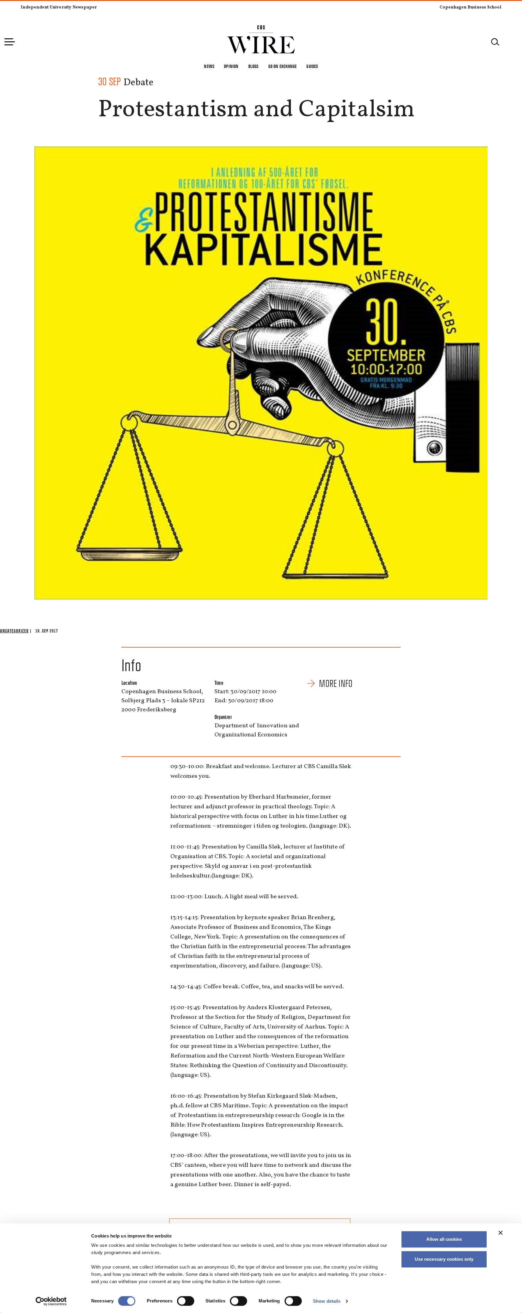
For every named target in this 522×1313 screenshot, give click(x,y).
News (209, 66)
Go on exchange (282, 66)
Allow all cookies (444, 1239)
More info (336, 683)
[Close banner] (500, 1233)
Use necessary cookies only (444, 1259)
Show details (326, 1301)
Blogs (253, 66)
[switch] (185, 1301)
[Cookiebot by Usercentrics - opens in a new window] (51, 1301)
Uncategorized (14, 631)
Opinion (231, 66)
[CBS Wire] (261, 29)
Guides (312, 66)
